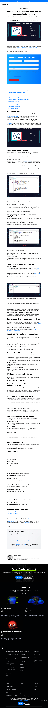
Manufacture (22, 667)
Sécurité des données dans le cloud (25, 657)
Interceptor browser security (10, 669)
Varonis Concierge (9, 673)
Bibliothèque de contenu (24, 690)
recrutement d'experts (12, 521)
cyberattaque (26, 522)
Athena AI (7, 675)
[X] (44, 701)
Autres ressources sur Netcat (13, 108)
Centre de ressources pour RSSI (25, 692)
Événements (22, 689)
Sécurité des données (25, 8)
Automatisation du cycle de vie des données (25, 660)
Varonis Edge (9, 123)
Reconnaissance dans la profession (11, 689)
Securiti (35, 689)
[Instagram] (46, 701)
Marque (7, 692)
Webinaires (22, 687)
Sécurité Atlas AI (8, 661)
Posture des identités (9, 664)
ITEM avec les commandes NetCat (15, 97)
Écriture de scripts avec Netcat (13, 101)
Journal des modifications (10, 676)
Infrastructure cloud (37, 654)
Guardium (35, 686)
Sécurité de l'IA (22, 654)
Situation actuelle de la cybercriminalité (23, 686)
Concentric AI (36, 683)
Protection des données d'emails (11, 670)
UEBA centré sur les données (10, 657)
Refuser (27, 703)
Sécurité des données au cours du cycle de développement (26, 662)
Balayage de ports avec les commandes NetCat (17, 88)
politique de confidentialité (24, 700)
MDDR (7, 672)
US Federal (21, 670)
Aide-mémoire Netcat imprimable (14, 106)
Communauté (22, 693)
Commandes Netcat (11, 87)
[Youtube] (42, 701)
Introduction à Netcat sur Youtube (14, 513)
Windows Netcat (37, 273)
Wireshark (33, 48)
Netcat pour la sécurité (12, 515)
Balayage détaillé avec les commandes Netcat (17, 92)
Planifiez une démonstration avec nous (17, 536)
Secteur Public (22, 668)
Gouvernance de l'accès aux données (12, 658)
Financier (21, 664)
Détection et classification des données (12, 651)
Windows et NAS (36, 651)
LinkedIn (17, 544)
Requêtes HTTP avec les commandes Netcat (16, 94)
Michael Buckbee (15, 20)
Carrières (7, 683)
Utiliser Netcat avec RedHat (13, 511)
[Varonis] (4, 4)
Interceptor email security (10, 667)
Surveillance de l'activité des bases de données (12, 655)
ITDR (7, 666)
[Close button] (46, 1)
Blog (20, 8)
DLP (6, 660)
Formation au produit (23, 695)
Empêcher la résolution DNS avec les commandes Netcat (19, 99)
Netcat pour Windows (28, 506)
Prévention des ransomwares (24, 651)
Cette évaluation (32, 541)
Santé (21, 665)
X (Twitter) (24, 544)
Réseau (35, 657)
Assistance (21, 683)
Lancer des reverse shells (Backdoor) (14, 104)
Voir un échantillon (28, 577)
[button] (46, 4)
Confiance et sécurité (9, 686)
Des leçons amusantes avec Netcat (14, 516)
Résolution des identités (10, 663)
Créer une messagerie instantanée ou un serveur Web (18, 90)
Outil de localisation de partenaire (11, 695)
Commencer (19, 577)
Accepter (20, 703)
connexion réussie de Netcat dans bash (26, 424)
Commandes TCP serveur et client (15, 95)
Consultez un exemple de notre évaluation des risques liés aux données (22, 540)
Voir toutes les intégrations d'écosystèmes (38, 661)
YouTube (20, 544)
